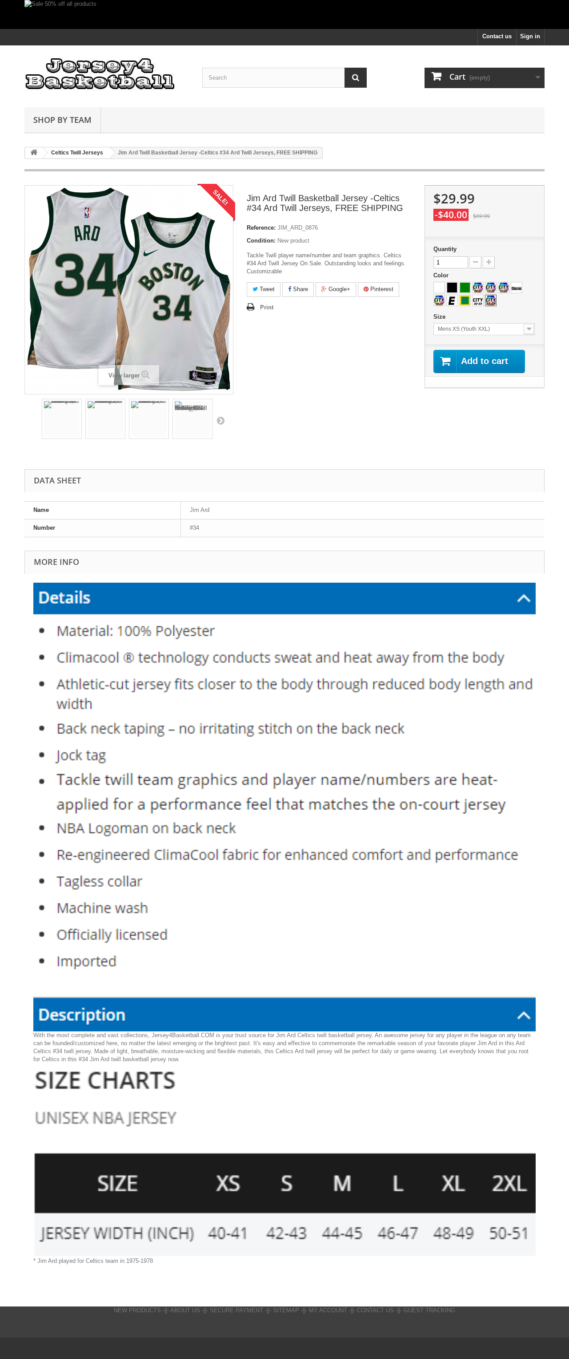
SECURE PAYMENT (236, 1310)
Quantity (445, 249)
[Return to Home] (33, 152)
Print (266, 307)
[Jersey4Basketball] (106, 74)
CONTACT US (375, 1310)
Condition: (261, 240)
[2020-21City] (478, 287)
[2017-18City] (491, 287)
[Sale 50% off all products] (284, 14)
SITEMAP (286, 1310)
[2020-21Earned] (452, 300)
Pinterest (381, 289)
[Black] (452, 287)
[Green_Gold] (465, 300)
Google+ (338, 289)
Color (441, 275)
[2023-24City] (491, 300)
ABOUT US (185, 1310)
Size (440, 316)
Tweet (266, 289)
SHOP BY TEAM (62, 119)
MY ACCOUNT (328, 1310)
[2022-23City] (478, 300)
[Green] (465, 287)
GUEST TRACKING (429, 1310)
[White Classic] (516, 287)
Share (299, 289)
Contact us (497, 36)
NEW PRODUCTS (137, 1310)
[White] (439, 287)
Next (220, 420)
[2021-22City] (504, 287)
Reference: (261, 227)
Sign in (530, 36)
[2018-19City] (439, 300)
